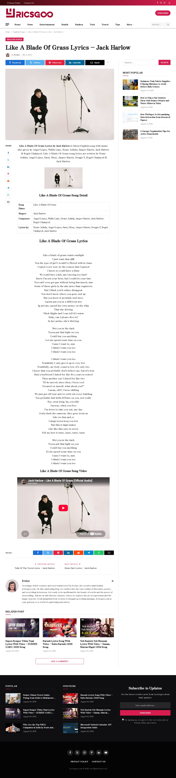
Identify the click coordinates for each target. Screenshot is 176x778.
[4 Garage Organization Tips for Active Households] (130, 134)
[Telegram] (8, 188)
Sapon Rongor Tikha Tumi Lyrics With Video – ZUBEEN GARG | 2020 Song (21, 643)
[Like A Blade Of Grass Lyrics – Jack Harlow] (60, 104)
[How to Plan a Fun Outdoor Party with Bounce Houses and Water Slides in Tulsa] (130, 101)
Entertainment (47, 24)
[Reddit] (8, 181)
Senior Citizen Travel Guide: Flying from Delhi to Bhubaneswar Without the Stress (39, 696)
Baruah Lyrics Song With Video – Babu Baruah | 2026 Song (57, 643)
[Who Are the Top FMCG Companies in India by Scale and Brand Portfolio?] (13, 728)
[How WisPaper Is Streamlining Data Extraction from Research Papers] (130, 118)
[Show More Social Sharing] (108, 62)
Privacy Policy (13, 3)
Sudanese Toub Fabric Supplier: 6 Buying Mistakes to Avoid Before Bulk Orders (155, 84)
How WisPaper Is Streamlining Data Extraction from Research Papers (155, 117)
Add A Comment (59, 661)
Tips (117, 24)
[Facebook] (8, 153)
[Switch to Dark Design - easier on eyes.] (169, 3)
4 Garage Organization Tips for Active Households (155, 132)
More (129, 24)
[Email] (8, 202)
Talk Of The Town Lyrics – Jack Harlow (35, 567)
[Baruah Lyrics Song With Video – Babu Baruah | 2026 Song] (59, 627)
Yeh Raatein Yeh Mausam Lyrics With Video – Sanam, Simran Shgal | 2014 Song (95, 643)
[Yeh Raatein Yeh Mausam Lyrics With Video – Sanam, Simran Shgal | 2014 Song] (97, 627)
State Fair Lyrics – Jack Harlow (81, 567)
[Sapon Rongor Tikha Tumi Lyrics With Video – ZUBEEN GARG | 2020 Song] (22, 627)
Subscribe (163, 13)
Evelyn (17, 55)
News (30, 24)
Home (17, 24)
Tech (92, 24)
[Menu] (7, 24)
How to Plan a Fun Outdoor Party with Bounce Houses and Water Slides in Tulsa (154, 100)
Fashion (79, 24)
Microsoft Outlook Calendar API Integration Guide (95, 726)
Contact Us (29, 3)
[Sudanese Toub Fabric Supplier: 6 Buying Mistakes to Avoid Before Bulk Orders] (130, 84)
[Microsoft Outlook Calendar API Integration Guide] (70, 728)
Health (64, 24)
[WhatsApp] (8, 195)
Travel (105, 24)
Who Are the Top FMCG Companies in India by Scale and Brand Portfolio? (38, 726)
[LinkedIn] (8, 167)
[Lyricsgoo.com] (30, 13)
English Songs (19, 32)
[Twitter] (8, 160)
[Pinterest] (8, 174)
